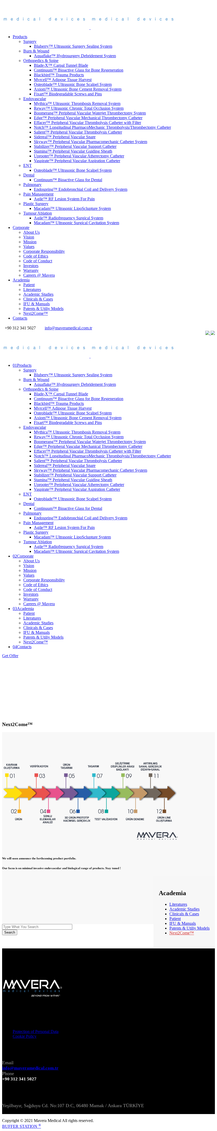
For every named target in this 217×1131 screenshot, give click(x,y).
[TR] (213, 333)
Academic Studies (38, 294)
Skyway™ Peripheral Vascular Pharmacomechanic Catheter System (90, 141)
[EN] (208, 333)
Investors (30, 265)
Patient (29, 284)
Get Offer (10, 655)
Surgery (30, 41)
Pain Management (38, 194)
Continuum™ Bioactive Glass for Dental (68, 180)
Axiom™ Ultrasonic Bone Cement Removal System (77, 89)
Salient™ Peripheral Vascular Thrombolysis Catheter (78, 132)
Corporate (21, 227)
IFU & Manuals (36, 304)
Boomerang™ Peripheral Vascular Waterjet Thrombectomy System (90, 113)
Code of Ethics (35, 256)
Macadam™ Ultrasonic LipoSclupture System (72, 208)
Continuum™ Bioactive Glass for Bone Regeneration (78, 70)
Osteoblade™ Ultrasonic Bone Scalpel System (73, 84)
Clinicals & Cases (38, 299)
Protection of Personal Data (35, 1031)
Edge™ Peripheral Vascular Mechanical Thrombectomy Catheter (88, 118)
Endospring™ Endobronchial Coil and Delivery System (80, 189)
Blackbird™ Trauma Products (59, 75)
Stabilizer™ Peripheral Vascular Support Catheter (75, 146)
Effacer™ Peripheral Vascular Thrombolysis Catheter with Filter (87, 122)
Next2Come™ (35, 313)
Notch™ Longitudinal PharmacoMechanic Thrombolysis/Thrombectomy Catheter (102, 127)
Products (20, 36)
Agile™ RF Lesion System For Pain (64, 199)
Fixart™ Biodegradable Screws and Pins (68, 94)
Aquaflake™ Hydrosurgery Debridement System (75, 56)
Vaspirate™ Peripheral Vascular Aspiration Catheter (77, 160)
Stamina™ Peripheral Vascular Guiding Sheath (73, 151)
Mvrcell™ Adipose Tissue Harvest (63, 79)
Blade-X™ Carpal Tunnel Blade (61, 65)
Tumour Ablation (37, 213)
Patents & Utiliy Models (43, 308)
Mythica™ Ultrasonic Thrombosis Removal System (77, 103)
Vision (28, 237)
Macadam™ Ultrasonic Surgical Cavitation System (76, 222)
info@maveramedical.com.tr (68, 328)
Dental (28, 175)
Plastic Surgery (35, 203)
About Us (31, 232)
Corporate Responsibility (44, 251)
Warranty (31, 270)
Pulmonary (32, 184)
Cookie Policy (25, 1036)
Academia (21, 280)
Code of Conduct (37, 261)
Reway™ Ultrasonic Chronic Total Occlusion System (79, 108)
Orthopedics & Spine (40, 60)
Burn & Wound (36, 51)
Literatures (32, 289)
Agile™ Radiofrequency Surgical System (68, 218)
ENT (27, 165)
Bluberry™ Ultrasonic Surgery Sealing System (73, 46)
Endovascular (34, 98)
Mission (30, 242)
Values (28, 246)
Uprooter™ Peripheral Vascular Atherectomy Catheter (79, 156)
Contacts (20, 318)
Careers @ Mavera (39, 275)
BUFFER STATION (21, 1126)
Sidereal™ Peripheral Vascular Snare (65, 137)
